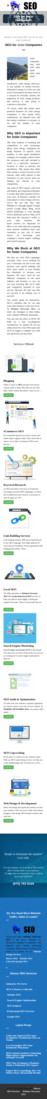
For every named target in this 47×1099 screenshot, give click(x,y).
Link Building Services (16, 535)
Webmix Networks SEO (23, 309)
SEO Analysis (14, 1005)
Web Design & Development (20, 803)
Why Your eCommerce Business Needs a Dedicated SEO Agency (22, 1064)
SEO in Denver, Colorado (19, 989)
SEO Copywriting (13, 752)
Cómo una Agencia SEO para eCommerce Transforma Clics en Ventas (23, 1037)
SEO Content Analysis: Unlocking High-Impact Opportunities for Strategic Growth (23, 1055)
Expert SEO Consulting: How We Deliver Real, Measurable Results (23, 1072)
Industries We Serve (16, 983)
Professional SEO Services (20, 1011)
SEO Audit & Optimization (19, 699)
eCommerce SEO (13, 431)
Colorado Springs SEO (16, 961)
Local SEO (9, 589)
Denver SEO (12, 958)
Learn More (8, 395)
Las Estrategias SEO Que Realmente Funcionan (19, 1046)
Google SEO (13, 1016)
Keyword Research (14, 484)
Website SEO (14, 994)
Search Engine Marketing (18, 645)
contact (27, 330)
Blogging (8, 380)
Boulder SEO (26, 958)
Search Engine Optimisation (21, 1000)
